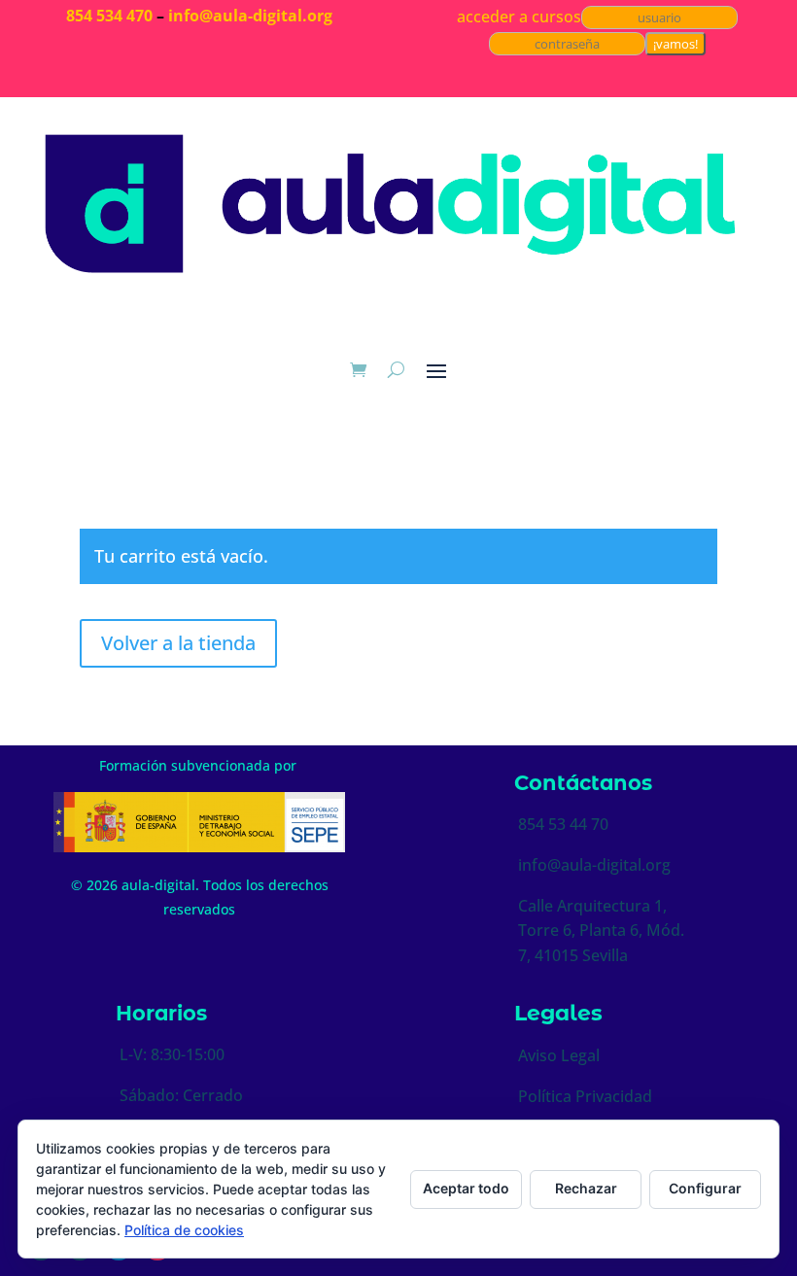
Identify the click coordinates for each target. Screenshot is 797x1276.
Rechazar (586, 1188)
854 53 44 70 (563, 824)
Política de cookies (184, 1230)
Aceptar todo (466, 1188)
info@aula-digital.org (250, 15)
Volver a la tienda (178, 643)
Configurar (705, 1188)
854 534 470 (109, 15)
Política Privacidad (585, 1096)
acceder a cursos (519, 16)
